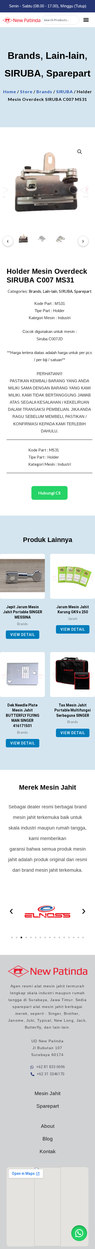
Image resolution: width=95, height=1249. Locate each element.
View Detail (22, 635)
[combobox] (60, 20)
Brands (24, 55)
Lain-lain (65, 55)
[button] (86, 20)
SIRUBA (22, 73)
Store (26, 91)
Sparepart (68, 73)
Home (9, 91)
